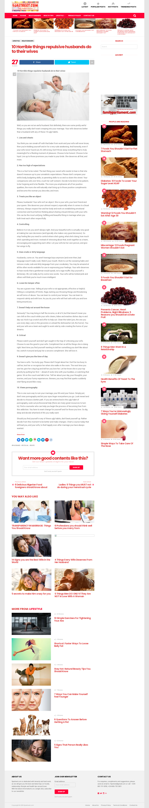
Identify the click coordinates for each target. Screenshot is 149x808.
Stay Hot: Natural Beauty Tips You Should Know (72, 670)
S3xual (26, 445)
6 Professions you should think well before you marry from (73, 527)
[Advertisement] (119, 74)
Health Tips (48, 15)
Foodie (23, 15)
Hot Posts (113, 7)
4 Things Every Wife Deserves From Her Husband (73, 561)
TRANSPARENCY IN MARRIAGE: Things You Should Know (31, 527)
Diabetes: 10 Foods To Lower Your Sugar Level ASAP (42, 31)
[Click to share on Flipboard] (35, 440)
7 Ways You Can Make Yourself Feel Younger (71, 695)
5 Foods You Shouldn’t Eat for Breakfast (85, 30)
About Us (95, 805)
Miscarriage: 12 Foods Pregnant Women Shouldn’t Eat (104, 31)
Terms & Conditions (120, 805)
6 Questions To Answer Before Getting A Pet (70, 721)
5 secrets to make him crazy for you (31, 593)
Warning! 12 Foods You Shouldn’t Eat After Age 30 (64, 30)
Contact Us (89, 15)
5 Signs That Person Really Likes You (71, 746)
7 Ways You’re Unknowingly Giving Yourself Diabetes (116, 412)
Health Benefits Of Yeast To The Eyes (118, 380)
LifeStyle (60, 15)
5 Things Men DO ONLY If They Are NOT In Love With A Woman (73, 595)
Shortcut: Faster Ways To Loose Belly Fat (71, 645)
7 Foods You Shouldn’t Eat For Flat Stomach (22, 30)
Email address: (60, 781)
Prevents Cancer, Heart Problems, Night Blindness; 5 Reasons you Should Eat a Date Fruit (126, 32)
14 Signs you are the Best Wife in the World (31, 561)
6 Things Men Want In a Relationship (113, 348)
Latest (85, 7)
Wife (33, 445)
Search (134, 15)
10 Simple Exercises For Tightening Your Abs (72, 619)
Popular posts (98, 7)
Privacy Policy (74, 15)
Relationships (35, 15)
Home (15, 15)
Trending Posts (128, 7)
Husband (17, 445)
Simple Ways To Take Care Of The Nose (117, 445)
